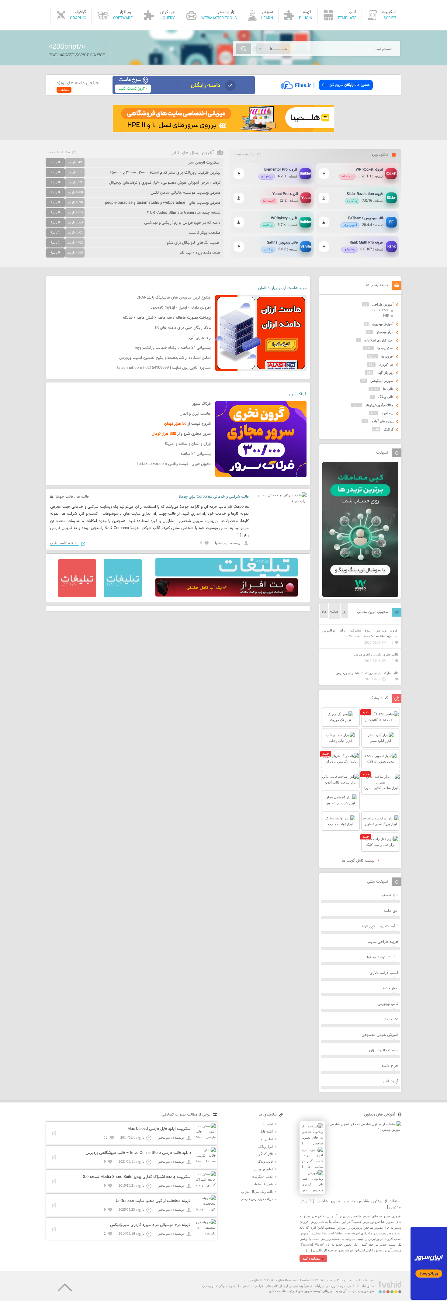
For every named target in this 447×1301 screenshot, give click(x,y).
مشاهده (64, 90)
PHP (386, 315)
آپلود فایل (390, 1081)
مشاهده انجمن (58, 152)
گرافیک (388, 429)
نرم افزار (387, 413)
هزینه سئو (390, 895)
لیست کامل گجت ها (359, 861)
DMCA (318, 1280)
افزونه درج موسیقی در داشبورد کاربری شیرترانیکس (150, 1225)
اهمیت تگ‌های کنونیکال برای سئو (193, 243)
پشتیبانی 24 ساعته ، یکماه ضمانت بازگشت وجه (173, 348)
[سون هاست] (184, 93)
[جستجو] (243, 48)
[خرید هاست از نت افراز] (226, 595)
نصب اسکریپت (262, 1176)
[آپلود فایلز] (326, 93)
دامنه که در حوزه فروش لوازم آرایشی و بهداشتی (182, 223)
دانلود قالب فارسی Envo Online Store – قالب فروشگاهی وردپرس (138, 1153)
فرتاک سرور (297, 394)
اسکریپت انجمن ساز (204, 163)
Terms (352, 1280)
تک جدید (391, 1019)
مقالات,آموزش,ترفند (379, 405)
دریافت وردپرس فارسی (257, 1199)
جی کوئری (386, 364)
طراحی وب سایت (361, 1291)
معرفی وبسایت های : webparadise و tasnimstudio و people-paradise (162, 203)
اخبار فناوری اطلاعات (378, 340)
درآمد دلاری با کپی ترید (379, 926)
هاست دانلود (277, 1291)
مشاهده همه (244, 154)
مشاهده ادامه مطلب (64, 543)
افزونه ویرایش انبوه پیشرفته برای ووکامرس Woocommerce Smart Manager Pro (360, 633)
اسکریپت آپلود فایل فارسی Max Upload (159, 1129)
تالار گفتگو (266, 1154)
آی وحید (340, 1291)
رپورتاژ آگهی (385, 372)
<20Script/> (67, 46)
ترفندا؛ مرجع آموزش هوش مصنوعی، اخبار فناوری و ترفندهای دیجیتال (164, 183)
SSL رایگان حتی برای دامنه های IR (183, 328)
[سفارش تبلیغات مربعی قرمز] (77, 596)
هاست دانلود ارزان (383, 1050)
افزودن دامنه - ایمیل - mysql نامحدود (181, 308)
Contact (305, 1280)
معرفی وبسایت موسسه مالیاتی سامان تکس (185, 193)
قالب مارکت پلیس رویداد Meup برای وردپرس (367, 673)
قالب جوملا (64, 497)
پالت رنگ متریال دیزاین (257, 1191)
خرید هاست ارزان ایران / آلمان (282, 288)
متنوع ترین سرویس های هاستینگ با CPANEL (174, 298)
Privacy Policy (335, 1280)
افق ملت (391, 911)
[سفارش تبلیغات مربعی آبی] (123, 596)
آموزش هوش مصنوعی (380, 1035)
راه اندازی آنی (200, 338)
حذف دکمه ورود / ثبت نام (200, 253)
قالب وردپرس (387, 1004)
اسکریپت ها (385, 348)
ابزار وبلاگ (265, 1146)
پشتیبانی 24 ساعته (195, 454)
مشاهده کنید (311, 1258)
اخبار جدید (390, 988)
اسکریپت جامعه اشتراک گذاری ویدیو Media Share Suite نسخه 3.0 (137, 1177)
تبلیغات (268, 1124)
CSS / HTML (380, 310)
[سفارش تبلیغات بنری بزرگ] (226, 575)
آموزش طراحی (382, 304)
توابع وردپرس (263, 1169)
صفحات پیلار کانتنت (204, 233)
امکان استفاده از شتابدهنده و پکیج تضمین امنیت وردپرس (165, 358)
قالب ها (82, 497)
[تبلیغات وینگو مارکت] (360, 595)
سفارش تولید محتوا (382, 957)
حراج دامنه (389, 1066)
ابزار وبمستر (384, 332)
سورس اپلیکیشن (381, 380)
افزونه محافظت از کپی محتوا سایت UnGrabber (153, 1201)
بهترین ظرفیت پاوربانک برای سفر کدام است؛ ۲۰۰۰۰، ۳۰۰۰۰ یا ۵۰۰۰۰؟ (165, 173)
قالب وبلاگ (385, 397)
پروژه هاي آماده (382, 421)
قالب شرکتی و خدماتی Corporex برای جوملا (214, 497)
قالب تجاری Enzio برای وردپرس (376, 654)
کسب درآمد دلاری (384, 973)
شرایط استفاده (262, 1184)
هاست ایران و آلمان (195, 414)
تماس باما (266, 1139)
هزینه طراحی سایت (383, 942)
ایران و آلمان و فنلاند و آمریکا (188, 444)
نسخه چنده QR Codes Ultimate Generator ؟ (183, 213)
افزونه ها (387, 356)
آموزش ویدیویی (382, 324)
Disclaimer (366, 1280)
